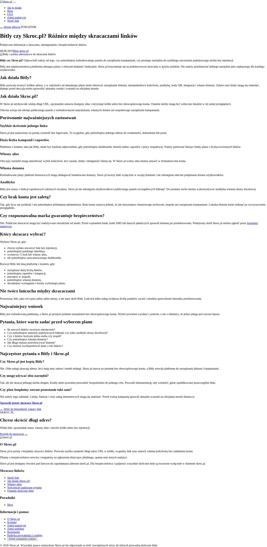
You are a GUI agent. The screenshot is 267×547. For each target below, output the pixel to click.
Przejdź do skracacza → (14, 433)
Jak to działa (14, 7)
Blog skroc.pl (21, 50)
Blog (10, 11)
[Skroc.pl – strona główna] (6, 1)
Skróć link (13, 20)
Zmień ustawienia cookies (22, 539)
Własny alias (14, 484)
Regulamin (13, 532)
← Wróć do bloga (10, 409)
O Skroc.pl (13, 518)
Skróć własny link (31, 409)
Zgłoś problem (15, 528)
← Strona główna (10, 27)
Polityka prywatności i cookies (24, 535)
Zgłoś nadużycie (16, 17)
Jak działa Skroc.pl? (18, 481)
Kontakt (12, 522)
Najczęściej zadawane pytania (24, 487)
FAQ (10, 14)
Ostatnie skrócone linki (20, 490)
